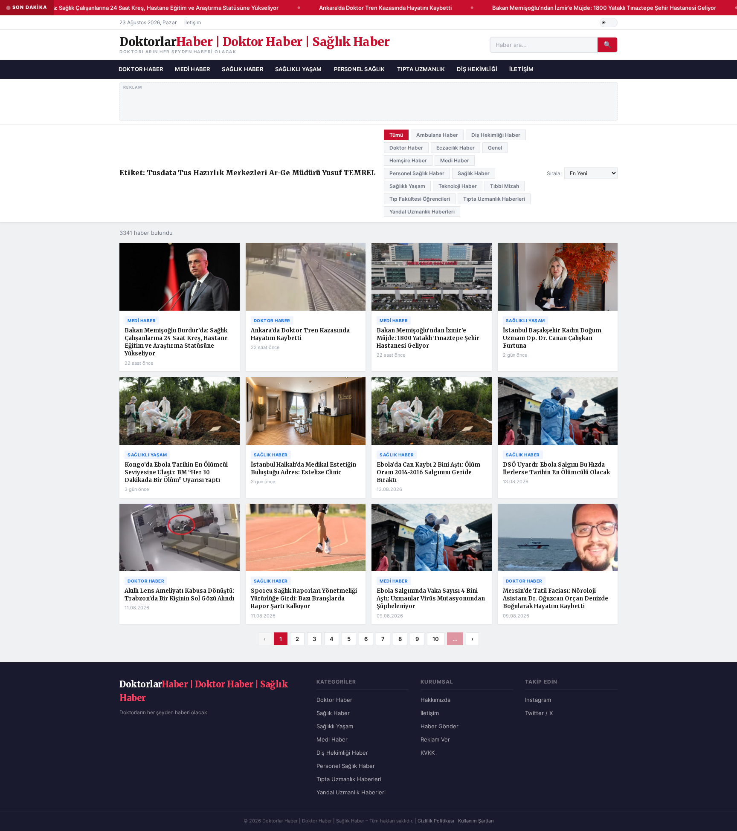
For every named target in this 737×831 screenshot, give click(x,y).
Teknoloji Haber (457, 186)
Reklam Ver (435, 739)
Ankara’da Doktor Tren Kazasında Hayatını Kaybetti (377, 7)
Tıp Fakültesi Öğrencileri (419, 199)
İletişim (192, 22)
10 (435, 638)
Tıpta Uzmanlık (421, 69)
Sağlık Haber (242, 69)
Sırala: (554, 173)
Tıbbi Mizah (504, 186)
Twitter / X (539, 713)
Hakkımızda (435, 699)
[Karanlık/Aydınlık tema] (609, 22)
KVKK (428, 752)
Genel (495, 147)
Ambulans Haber (437, 135)
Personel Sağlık (359, 69)
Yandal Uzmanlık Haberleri (422, 211)
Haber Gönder (439, 726)
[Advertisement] (369, 100)
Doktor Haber (141, 69)
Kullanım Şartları (476, 821)
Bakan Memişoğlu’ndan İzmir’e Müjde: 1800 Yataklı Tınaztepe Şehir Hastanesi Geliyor (596, 7)
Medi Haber (192, 69)
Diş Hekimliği (477, 69)
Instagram (538, 699)
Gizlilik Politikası (436, 821)
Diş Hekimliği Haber (495, 135)
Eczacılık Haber (455, 147)
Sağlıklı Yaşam (298, 69)
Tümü (396, 135)
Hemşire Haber (408, 160)
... (455, 638)
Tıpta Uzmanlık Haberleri (494, 199)
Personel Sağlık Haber (416, 173)
